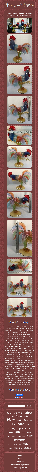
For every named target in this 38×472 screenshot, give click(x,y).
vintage (12, 428)
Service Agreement (20, 468)
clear (29, 432)
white (10, 441)
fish (31, 420)
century (10, 448)
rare (8, 436)
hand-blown (28, 429)
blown (11, 419)
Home (20, 456)
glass (28, 412)
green (21, 429)
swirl (31, 445)
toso (15, 444)
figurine (19, 416)
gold (17, 431)
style (20, 420)
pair (14, 436)
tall (28, 425)
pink (29, 441)
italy (25, 443)
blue (13, 424)
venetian (18, 412)
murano (20, 440)
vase (30, 435)
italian (27, 447)
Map (19, 459)
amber (26, 416)
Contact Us (20, 462)
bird (20, 444)
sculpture (18, 448)
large (9, 413)
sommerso (21, 436)
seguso (23, 432)
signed (11, 432)
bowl (26, 420)
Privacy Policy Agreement (19, 465)
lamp (12, 416)
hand (21, 424)
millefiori (9, 445)
